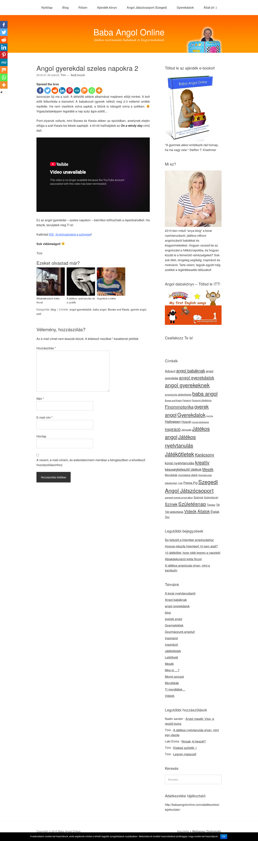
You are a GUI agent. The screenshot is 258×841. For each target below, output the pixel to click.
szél (38, 314)
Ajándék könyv (107, 7)
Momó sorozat (174, 676)
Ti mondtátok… (175, 689)
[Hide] (1, 92)
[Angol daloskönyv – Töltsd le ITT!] (193, 323)
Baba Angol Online (129, 32)
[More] (99, 90)
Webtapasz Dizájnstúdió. (207, 831)
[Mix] (84, 90)
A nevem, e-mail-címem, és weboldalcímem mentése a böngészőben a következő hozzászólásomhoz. (90, 462)
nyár (180, 483)
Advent (170, 371)
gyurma (209, 415)
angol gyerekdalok (80, 309)
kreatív (202, 462)
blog (53, 309)
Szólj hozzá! (78, 75)
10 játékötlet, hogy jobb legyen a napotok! (192, 552)
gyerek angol (138, 309)
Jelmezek (186, 429)
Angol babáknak (176, 600)
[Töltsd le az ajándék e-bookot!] (191, 140)
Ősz (167, 517)
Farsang (186, 400)
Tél (218, 505)
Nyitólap (47, 7)
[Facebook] (40, 90)
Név (40, 398)
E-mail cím (44, 417)
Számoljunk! (211, 497)
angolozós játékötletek (178, 394)
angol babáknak (190, 370)
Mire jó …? (172, 670)
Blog (65, 7)
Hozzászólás (46, 348)
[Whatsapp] (91, 90)
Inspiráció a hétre (106, 298)
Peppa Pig (190, 483)
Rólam (82, 7)
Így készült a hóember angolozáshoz (189, 540)
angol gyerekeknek (187, 385)
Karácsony (204, 454)
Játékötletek (179, 454)
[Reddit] (55, 90)
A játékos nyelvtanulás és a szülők (81, 300)
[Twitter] (47, 90)
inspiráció (173, 429)
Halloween (173, 421)
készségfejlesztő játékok (183, 469)
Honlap (41, 436)
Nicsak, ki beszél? (194, 741)
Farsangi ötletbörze (202, 400)
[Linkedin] (62, 90)
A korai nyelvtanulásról (180, 593)
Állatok (203, 511)
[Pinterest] (69, 90)
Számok (198, 497)
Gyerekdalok (185, 7)
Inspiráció (171, 638)
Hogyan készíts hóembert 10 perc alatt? (191, 546)
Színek (171, 504)
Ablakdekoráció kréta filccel (47, 300)
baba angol (99, 309)
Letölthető (171, 657)
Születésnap (192, 503)
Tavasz (211, 505)
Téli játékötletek (174, 512)
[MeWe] (77, 90)
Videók (190, 511)
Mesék (207, 469)
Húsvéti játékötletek (200, 422)
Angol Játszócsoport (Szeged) (147, 7)
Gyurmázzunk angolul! (180, 632)
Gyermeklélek (174, 625)
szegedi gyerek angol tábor (179, 497)
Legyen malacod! (184, 754)
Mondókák (171, 475)
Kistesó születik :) (185, 748)
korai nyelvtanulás (179, 463)
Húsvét (186, 422)
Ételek (215, 511)
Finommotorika (179, 407)
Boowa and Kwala (118, 309)
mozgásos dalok (188, 475)
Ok (223, 836)
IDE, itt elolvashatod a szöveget (70, 234)
